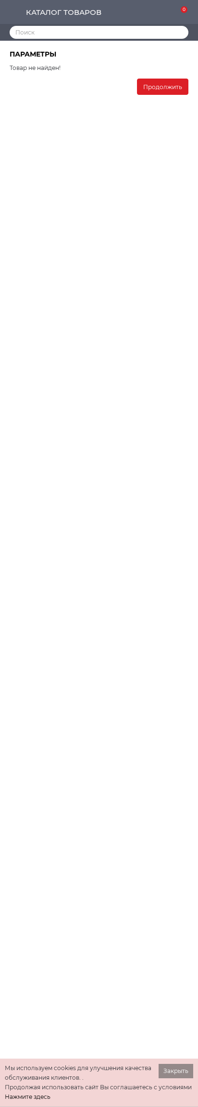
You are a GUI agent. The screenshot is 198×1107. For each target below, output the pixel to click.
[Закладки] (166, 12)
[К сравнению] (151, 13)
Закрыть (175, 1070)
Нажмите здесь (27, 1096)
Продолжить (162, 87)
